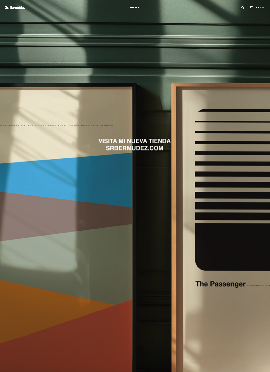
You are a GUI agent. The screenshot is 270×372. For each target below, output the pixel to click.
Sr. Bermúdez (15, 7)
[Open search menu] (243, 7)
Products (135, 7)
